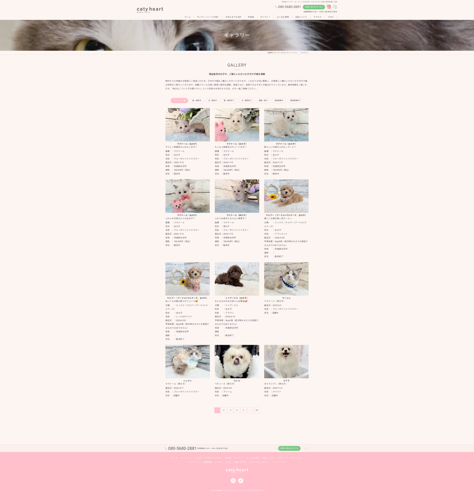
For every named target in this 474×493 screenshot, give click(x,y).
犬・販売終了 (246, 100)
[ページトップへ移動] (306, 448)
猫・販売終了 (229, 100)
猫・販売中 (196, 100)
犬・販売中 (212, 100)
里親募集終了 (295, 100)
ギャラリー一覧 (179, 100)
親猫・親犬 (263, 100)
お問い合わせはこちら (314, 7)
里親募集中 (279, 100)
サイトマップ (279, 462)
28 (257, 410)
